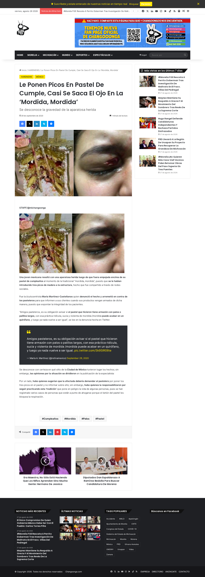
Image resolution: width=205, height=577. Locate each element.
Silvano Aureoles (132, 544)
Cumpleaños (51, 418)
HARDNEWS (33, 70)
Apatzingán (133, 519)
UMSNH (109, 549)
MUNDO (66, 55)
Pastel (100, 418)
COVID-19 (132, 529)
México (109, 544)
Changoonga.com (73, 571)
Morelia (123, 539)
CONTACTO (184, 571)
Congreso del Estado (115, 529)
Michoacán (111, 539)
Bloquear (134, 3)
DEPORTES (81, 55)
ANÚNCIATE (171, 571)
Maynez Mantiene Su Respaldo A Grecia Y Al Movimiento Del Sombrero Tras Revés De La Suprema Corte (113, 11)
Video (131, 549)
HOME (20, 55)
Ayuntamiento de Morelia (116, 524)
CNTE (133, 524)
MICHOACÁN (49, 55)
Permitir (146, 3)
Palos (86, 418)
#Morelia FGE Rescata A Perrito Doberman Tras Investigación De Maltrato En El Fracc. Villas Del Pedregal (171, 83)
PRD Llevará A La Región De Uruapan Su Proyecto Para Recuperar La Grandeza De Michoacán (172, 144)
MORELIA (32, 55)
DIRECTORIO (157, 571)
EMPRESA (145, 571)
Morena (134, 539)
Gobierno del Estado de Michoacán (121, 534)
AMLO (121, 519)
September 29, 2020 (78, 358)
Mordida (71, 418)
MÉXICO (40, 77)
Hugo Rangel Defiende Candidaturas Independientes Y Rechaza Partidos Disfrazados (170, 125)
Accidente (110, 519)
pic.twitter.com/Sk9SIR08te (92, 350)
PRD (119, 544)
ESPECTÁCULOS (101, 55)
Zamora (109, 554)
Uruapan (121, 549)
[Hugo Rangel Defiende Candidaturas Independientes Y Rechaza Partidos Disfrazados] (147, 122)
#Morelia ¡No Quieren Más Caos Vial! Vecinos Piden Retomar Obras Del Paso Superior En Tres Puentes (171, 163)
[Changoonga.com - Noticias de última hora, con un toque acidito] (22, 27)
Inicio (24, 70)
